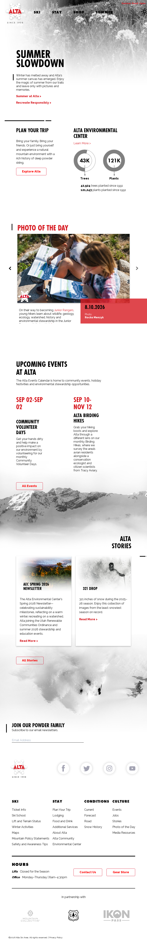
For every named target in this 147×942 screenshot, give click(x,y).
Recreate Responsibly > (33, 102)
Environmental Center (67, 844)
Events (117, 809)
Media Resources (123, 832)
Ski (37, 12)
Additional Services (65, 827)
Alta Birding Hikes (86, 418)
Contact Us (88, 872)
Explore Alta (31, 171)
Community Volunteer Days (27, 427)
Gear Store (121, 872)
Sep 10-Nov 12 (83, 403)
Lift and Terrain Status (26, 821)
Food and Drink (63, 821)
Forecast (90, 815)
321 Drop (90, 588)
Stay (57, 12)
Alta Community (63, 838)
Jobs (115, 815)
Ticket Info (19, 809)
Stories (117, 821)
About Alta (60, 832)
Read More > (29, 641)
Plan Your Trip (62, 809)
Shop (78, 12)
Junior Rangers (64, 310)
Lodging (58, 815)
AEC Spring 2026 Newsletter (36, 586)
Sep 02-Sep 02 (29, 403)
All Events (29, 486)
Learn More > (82, 143)
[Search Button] (127, 12)
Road (87, 821)
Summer (104, 12)
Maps (15, 832)
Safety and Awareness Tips (30, 844)
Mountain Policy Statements (30, 838)
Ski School (19, 815)
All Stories (30, 660)
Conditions (96, 801)
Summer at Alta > (28, 96)
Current (89, 809)
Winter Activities (22, 827)
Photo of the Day (123, 827)
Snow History (93, 827)
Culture (120, 801)
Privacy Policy (56, 937)
